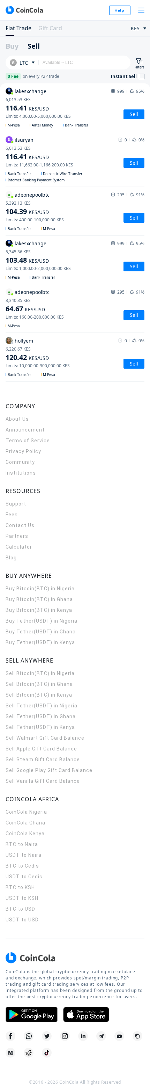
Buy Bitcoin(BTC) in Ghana (39, 599)
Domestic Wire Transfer (62, 173)
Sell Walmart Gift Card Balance (45, 738)
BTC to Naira (22, 844)
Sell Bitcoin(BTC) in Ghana (39, 684)
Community (20, 462)
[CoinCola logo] (24, 10)
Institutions (21, 473)
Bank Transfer (76, 125)
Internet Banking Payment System (36, 180)
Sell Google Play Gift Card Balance (49, 770)
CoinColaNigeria (26, 812)
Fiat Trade (18, 28)
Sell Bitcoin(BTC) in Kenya (39, 695)
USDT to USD (22, 919)
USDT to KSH (22, 898)
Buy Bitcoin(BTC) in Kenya (39, 610)
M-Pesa (14, 125)
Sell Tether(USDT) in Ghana (41, 716)
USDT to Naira (24, 855)
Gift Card (50, 28)
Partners (17, 536)
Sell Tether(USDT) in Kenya (40, 727)
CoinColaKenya (25, 833)
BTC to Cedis (22, 866)
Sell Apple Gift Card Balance (41, 749)
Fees (12, 514)
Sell (34, 46)
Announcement (25, 430)
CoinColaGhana (25, 823)
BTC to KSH (20, 887)
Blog (11, 557)
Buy (12, 46)
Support (16, 504)
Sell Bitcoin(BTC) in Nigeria (40, 673)
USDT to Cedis (24, 876)
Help (119, 10)
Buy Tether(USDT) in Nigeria (41, 621)
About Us (17, 419)
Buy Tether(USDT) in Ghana (41, 631)
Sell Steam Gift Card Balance (43, 759)
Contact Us (20, 525)
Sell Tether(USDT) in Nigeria (41, 705)
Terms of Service (28, 440)
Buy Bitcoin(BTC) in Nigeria (40, 588)
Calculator (19, 547)
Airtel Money (42, 125)
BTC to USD (20, 909)
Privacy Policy (23, 451)
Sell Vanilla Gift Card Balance (43, 781)
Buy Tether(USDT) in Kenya (40, 642)
